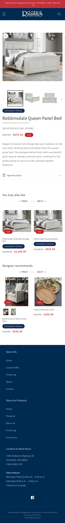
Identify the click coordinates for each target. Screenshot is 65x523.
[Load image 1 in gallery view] (15, 98)
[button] (3, 13)
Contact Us (11, 437)
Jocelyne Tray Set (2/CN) (44, 309)
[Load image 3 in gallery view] (49, 98)
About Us (10, 423)
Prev (25, 201)
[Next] (61, 99)
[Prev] (3, 99)
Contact (10, 388)
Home (9, 360)
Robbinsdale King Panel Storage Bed (15, 240)
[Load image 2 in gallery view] (32, 98)
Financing (11, 374)
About (9, 381)
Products (10, 416)
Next (40, 201)
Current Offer (12, 367)
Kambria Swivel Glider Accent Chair (14, 320)
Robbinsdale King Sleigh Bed (46, 239)
